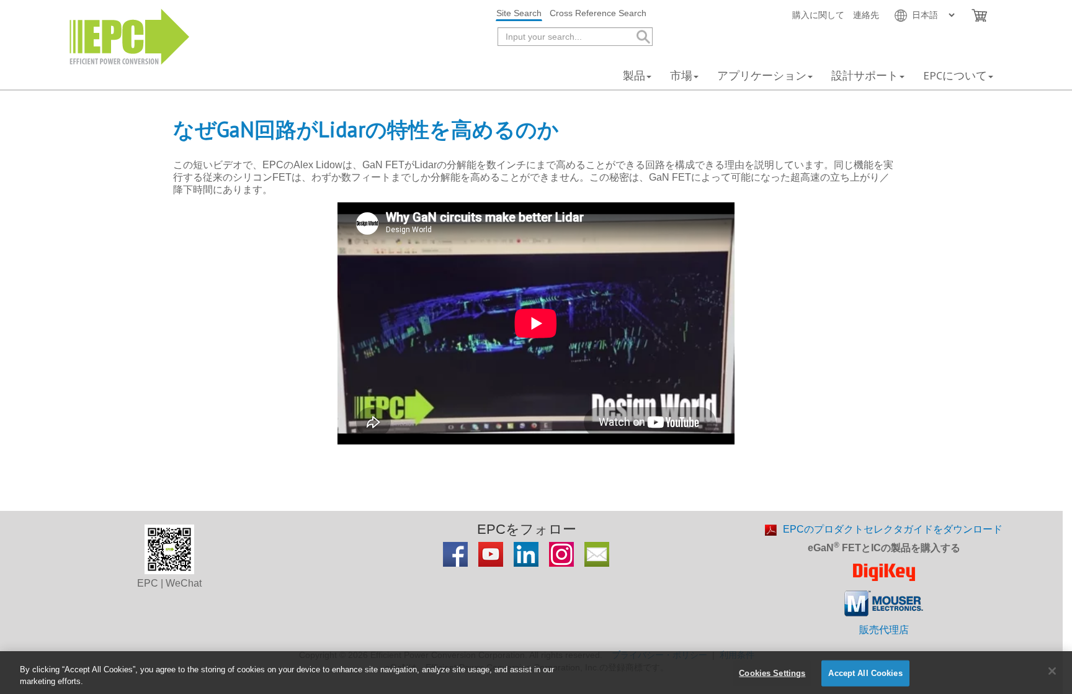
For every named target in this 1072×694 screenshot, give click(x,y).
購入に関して (818, 15)
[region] (536, 672)
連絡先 (866, 15)
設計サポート (864, 75)
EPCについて (955, 75)
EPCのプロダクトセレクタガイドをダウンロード (893, 529)
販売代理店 (884, 629)
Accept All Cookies (865, 673)
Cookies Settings (772, 673)
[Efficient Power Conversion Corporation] (129, 36)
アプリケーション (761, 75)
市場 (681, 75)
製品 (634, 75)
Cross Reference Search (598, 13)
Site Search (519, 13)
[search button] (642, 37)
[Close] (1052, 671)
